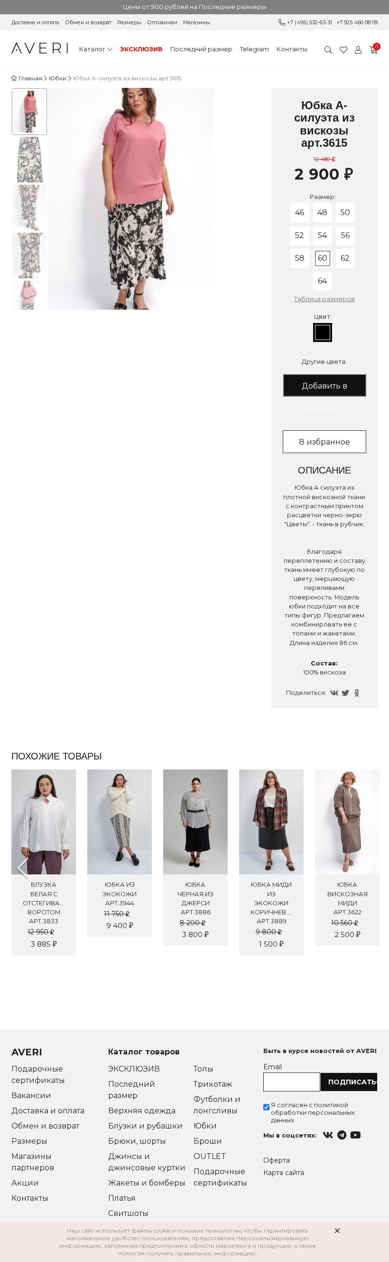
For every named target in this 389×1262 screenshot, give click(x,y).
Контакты (292, 49)
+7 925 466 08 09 (357, 22)
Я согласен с (313, 1112)
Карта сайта (283, 1172)
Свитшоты (128, 1213)
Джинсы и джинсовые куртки (146, 1162)
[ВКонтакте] (335, 693)
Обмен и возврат (88, 22)
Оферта (276, 1160)
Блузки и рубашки (145, 1125)
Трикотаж (213, 1084)
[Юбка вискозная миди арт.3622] (347, 822)
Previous (22, 867)
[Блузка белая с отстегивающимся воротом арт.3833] (43, 822)
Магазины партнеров (32, 1162)
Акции (25, 1182)
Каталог (92, 49)
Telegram (254, 49)
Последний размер (201, 49)
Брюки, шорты (137, 1141)
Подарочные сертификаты (38, 1074)
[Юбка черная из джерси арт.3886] (195, 822)
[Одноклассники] (357, 693)
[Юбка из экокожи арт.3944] (119, 822)
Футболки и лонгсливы (217, 1105)
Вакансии (31, 1095)
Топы (203, 1068)
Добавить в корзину (324, 389)
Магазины (196, 22)
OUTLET (210, 1156)
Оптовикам (162, 22)
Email (272, 1067)
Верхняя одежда (142, 1110)
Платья (122, 1198)
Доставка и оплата (35, 22)
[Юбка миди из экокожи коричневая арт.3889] (271, 822)
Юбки (205, 1125)
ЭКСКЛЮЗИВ (141, 49)
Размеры (129, 22)
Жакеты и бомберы (146, 1182)
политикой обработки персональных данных (313, 1112)
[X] (346, 693)
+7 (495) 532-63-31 (309, 22)
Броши (208, 1141)
